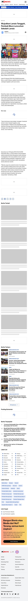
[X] (8, 199)
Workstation (17, 561)
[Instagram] (4, 594)
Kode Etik (17, 566)
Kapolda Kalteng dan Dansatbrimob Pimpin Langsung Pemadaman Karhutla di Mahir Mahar (17, 380)
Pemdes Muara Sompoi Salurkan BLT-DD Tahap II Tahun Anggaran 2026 (17, 397)
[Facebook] (5, 199)
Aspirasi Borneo (4, 585)
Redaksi (3, 559)
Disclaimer (3, 564)
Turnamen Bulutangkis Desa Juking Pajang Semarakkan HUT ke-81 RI (15, 425)
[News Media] (17, 552)
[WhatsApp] (2, 199)
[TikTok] (13, 594)
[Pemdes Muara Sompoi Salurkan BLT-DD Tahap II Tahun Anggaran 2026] (4, 397)
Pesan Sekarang (14, 541)
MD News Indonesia (5, 580)
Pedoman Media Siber (20, 559)
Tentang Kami (18, 556)
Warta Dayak (18, 582)
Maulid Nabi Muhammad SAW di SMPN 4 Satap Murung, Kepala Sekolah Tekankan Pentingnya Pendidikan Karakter (14, 430)
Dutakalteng (18, 580)
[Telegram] (10, 199)
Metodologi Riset (5, 561)
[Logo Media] (5, 552)
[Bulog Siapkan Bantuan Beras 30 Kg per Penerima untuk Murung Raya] (4, 352)
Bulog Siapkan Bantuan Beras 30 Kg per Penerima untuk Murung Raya (17, 353)
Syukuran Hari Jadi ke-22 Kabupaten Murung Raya (13, 445)
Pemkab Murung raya (14, 349)
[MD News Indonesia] (6, 2)
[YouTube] (15, 594)
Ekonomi (16, 4)
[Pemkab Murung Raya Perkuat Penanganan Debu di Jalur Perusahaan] (4, 388)
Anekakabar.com (5, 577)
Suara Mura (3, 582)
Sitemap (3, 569)
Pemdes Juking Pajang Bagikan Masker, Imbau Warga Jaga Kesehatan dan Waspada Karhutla (18, 362)
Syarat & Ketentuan (19, 564)
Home (2, 4)
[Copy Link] (13, 199)
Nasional (7, 4)
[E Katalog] (12, 552)
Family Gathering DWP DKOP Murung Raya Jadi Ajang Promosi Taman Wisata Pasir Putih (15, 435)
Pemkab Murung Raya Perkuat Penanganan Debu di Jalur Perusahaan (17, 388)
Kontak (2, 556)
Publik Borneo (18, 585)
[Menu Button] (25, 2)
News (10, 367)
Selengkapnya (13, 404)
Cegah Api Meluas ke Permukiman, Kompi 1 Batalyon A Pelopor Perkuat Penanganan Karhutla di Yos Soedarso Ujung (17, 371)
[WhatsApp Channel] (18, 594)
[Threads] (7, 594)
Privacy (2, 566)
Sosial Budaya (22, 4)
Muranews (3, 587)
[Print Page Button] (25, 32)
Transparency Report (19, 569)
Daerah (11, 4)
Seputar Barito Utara (19, 577)
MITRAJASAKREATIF (8, 597)
